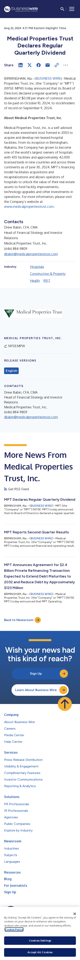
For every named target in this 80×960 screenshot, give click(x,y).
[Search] (62, 9)
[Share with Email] (47, 65)
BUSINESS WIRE (48, 78)
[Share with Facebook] (38, 65)
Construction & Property (48, 274)
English (11, 371)
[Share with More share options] (65, 65)
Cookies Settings (40, 940)
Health (35, 281)
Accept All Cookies (40, 952)
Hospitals (37, 267)
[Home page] (21, 9)
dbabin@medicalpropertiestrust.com (31, 254)
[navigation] (72, 9)
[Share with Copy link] (56, 65)
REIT (46, 281)
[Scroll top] (65, 704)
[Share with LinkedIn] (20, 65)
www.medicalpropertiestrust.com (29, 206)
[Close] (74, 914)
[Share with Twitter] (29, 65)
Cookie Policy (14, 929)
